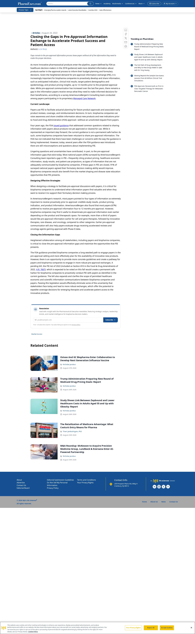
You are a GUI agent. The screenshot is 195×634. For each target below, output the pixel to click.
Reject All (150, 628)
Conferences (130, 3)
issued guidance (61, 125)
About (19, 480)
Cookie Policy (33, 632)
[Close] (191, 627)
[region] (97, 628)
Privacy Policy (52, 488)
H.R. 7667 (40, 269)
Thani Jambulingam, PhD (72, 431)
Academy (107, 3)
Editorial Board (23, 488)
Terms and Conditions (86, 480)
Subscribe (109, 320)
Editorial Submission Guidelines (60, 480)
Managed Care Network (84, 98)
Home (144, 502)
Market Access (36, 334)
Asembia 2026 (92, 10)
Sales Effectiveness (105, 10)
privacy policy (76, 325)
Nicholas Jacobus (69, 364)
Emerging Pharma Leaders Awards (55, 10)
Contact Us (21, 485)
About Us (154, 502)
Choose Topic (23, 10)
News (97, 3)
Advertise (21, 482)
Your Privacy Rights (85, 482)
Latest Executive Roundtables (77, 10)
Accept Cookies (166, 628)
